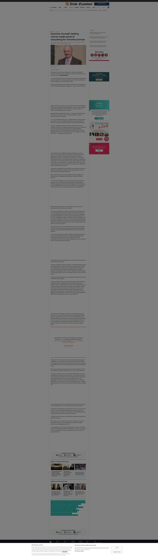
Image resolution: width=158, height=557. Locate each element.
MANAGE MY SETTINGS (117, 551)
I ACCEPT (116, 547)
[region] (79, 550)
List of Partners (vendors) (79, 551)
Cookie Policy (64, 551)
